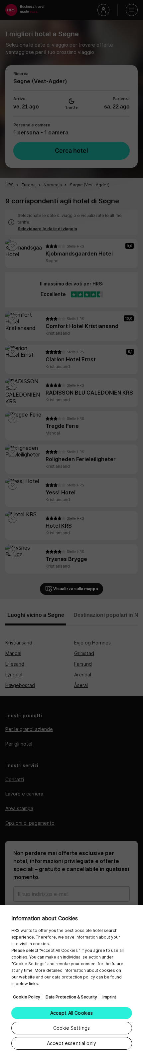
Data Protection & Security (71, 996)
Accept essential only (71, 1043)
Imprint (109, 996)
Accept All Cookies (71, 1013)
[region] (71, 980)
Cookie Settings (71, 1028)
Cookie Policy (26, 996)
